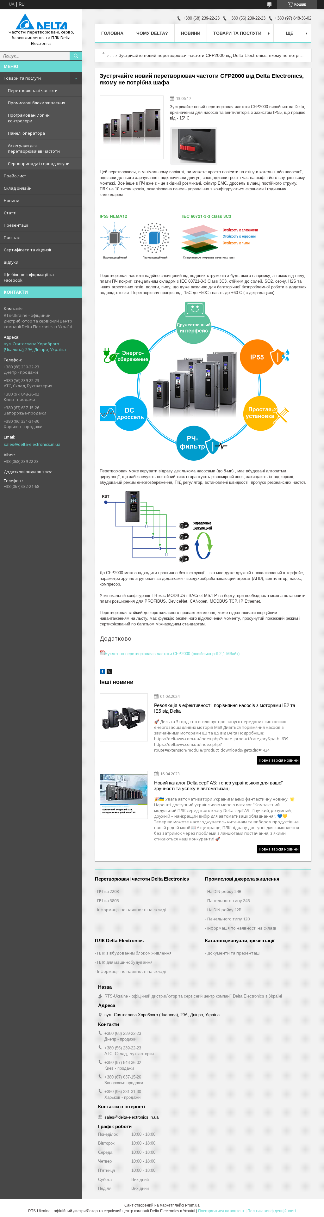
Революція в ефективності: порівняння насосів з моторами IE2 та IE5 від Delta (224, 708)
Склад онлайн (18, 188)
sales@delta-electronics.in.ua (32, 444)
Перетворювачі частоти (33, 90)
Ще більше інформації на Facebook (29, 277)
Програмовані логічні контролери (29, 118)
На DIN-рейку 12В (224, 910)
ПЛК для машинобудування (125, 962)
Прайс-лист (15, 176)
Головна (112, 33)
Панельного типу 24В (228, 900)
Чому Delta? (152, 33)
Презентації (16, 225)
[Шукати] (76, 56)
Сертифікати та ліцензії (27, 250)
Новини (11, 200)
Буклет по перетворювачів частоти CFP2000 (172, 653)
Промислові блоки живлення (36, 103)
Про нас (12, 237)
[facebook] (102, 672)
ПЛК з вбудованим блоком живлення (134, 953)
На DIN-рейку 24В (224, 891)
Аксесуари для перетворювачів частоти (34, 148)
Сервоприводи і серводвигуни (39, 163)
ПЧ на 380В (108, 900)
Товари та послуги (22, 78)
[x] (109, 672)
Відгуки (11, 262)
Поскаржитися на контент (221, 1211)
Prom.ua (192, 1205)
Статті (10, 213)
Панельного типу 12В (228, 919)
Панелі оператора (26, 133)
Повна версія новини (279, 760)
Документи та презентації (233, 953)
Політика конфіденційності (271, 1211)
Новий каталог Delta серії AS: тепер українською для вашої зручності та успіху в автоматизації (218, 785)
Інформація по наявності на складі (131, 910)
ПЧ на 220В (108, 891)
